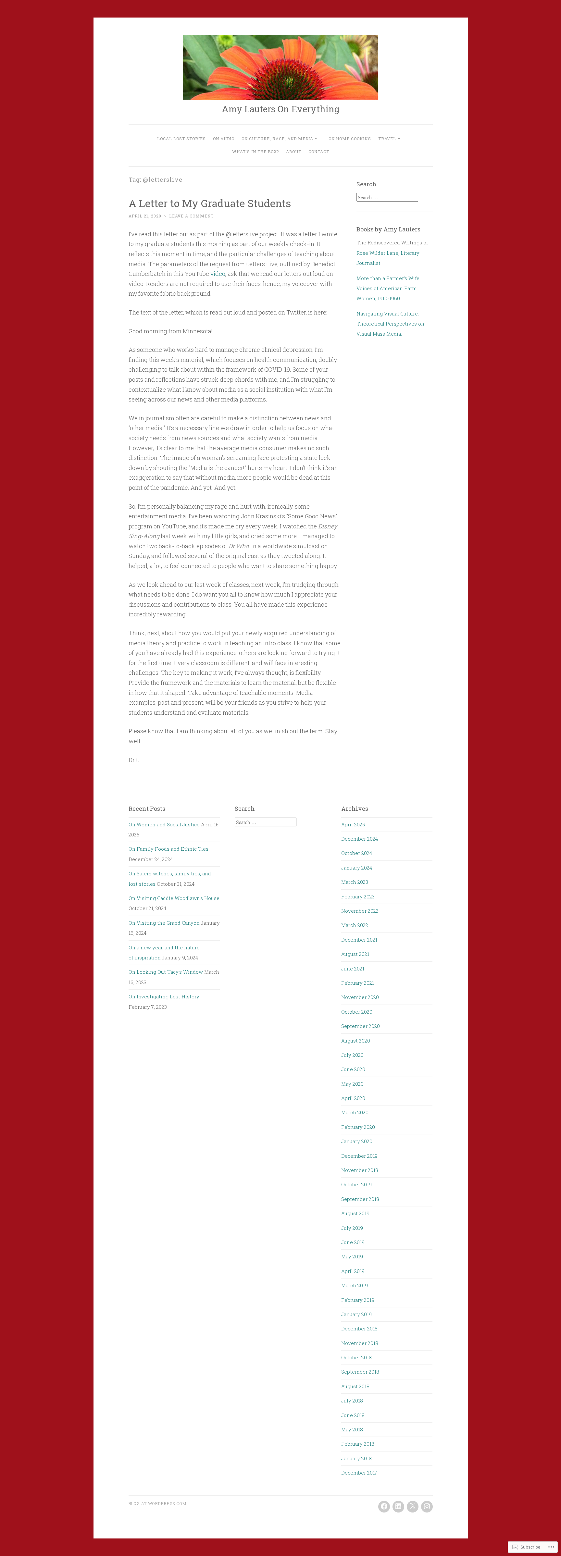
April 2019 (353, 1271)
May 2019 (352, 1256)
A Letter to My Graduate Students (210, 203)
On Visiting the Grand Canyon (164, 923)
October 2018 (356, 1357)
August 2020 (355, 1040)
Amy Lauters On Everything (281, 109)
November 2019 (359, 1170)
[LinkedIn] (398, 1507)
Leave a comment (191, 215)
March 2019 (354, 1285)
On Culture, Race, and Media (277, 138)
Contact (318, 151)
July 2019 (352, 1228)
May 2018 (352, 1429)
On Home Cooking (350, 138)
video (217, 274)
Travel (387, 138)
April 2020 (353, 1098)
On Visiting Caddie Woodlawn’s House (174, 898)
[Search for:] (387, 197)
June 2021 (352, 968)
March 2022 (354, 925)
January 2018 (356, 1458)
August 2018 (355, 1386)
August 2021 (355, 954)
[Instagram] (427, 1507)
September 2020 (360, 1026)
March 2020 (354, 1112)
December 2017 (359, 1472)
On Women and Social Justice (164, 824)
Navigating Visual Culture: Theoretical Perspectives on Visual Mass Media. (390, 323)
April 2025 (353, 824)
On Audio (223, 138)
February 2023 (358, 896)
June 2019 (353, 1242)
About (293, 151)
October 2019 (356, 1184)
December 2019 (359, 1156)
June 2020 (353, 1069)
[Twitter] (412, 1507)
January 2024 (356, 867)
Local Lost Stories (181, 138)
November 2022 (360, 911)
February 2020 (358, 1127)
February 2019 (357, 1300)
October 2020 (356, 1011)
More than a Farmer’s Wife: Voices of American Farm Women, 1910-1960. (388, 288)
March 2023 (354, 882)
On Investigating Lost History (164, 996)
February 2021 (357, 983)
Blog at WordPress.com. (158, 1503)
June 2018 (353, 1415)
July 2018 (352, 1400)
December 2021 (359, 939)
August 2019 (355, 1213)
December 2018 (359, 1328)
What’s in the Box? (255, 151)
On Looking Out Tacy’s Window (166, 972)
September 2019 (360, 1199)
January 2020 (356, 1141)
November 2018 (359, 1343)
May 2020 (352, 1084)
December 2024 (359, 838)
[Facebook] (384, 1507)
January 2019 (356, 1314)
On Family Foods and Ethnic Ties (168, 849)
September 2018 (360, 1371)
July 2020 (352, 1055)
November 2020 (360, 997)
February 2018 (357, 1443)
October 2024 (356, 853)
